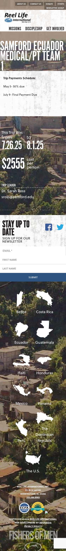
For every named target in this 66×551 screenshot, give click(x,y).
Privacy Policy (33, 526)
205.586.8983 (33, 497)
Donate (49, 4)
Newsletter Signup (55, 8)
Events (61, 4)
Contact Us (35, 4)
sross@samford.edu (17, 196)
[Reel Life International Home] (18, 17)
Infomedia (45, 522)
